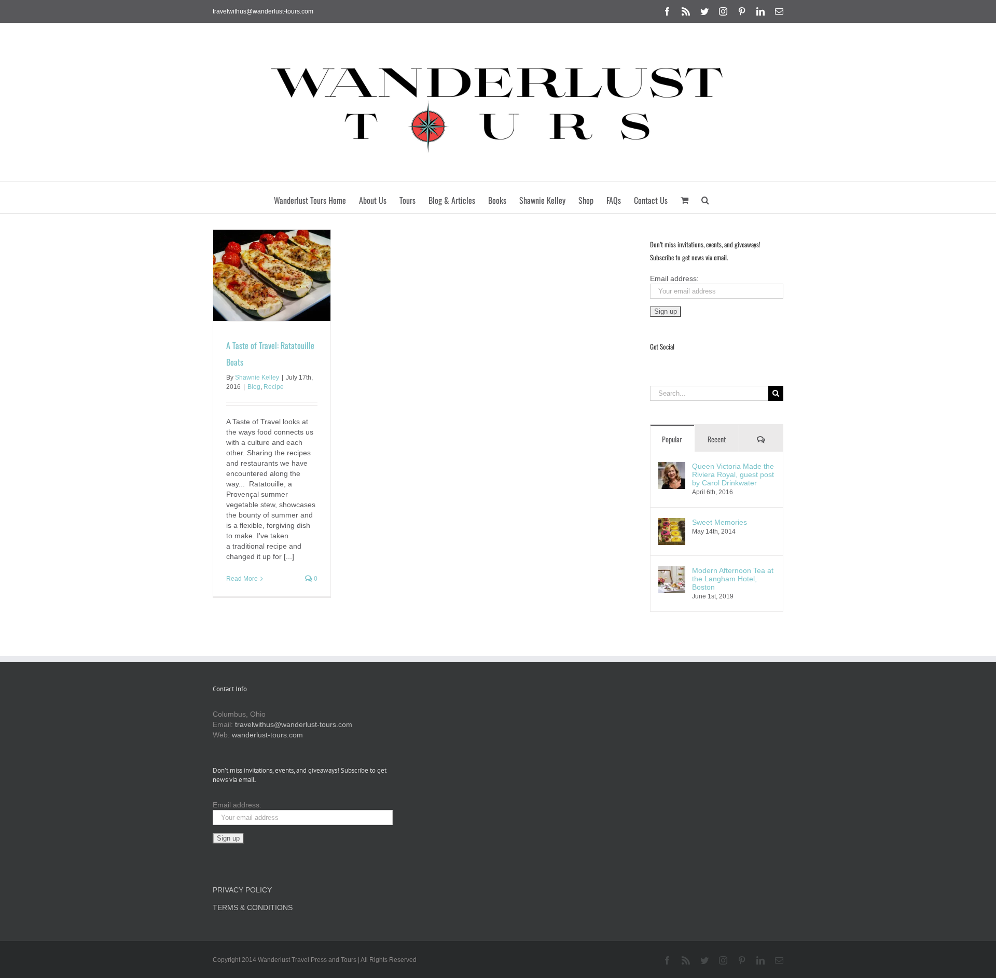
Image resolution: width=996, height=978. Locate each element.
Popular (672, 439)
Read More (242, 578)
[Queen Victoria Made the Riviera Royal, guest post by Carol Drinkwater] (671, 467)
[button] (705, 197)
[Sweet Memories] (671, 523)
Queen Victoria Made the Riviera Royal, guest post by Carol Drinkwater (733, 474)
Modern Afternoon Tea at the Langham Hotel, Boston (732, 578)
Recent (717, 439)
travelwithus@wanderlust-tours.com (263, 11)
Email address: (674, 278)
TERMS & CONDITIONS (253, 907)
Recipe (274, 386)
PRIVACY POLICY (242, 890)
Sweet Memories (719, 522)
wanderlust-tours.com (267, 735)
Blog (253, 386)
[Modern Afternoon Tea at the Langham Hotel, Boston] (671, 571)
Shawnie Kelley (257, 377)
